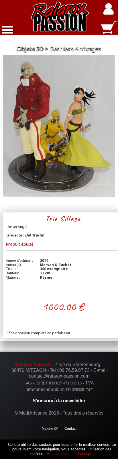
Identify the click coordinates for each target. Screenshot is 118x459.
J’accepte (85, 454)
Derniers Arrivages (75, 48)
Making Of (50, 429)
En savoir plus (58, 454)
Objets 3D (30, 48)
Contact (70, 429)
